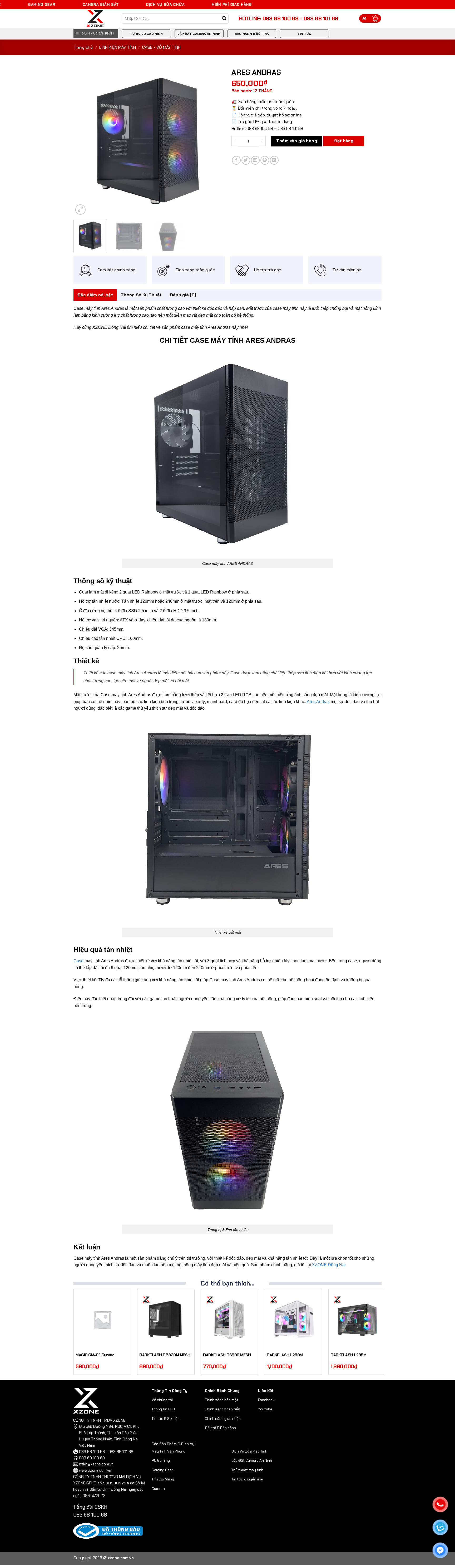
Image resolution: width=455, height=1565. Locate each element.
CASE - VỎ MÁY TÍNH (161, 47)
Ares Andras (318, 701)
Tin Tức (304, 34)
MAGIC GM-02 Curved (95, 1355)
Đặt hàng (343, 141)
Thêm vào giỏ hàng (296, 141)
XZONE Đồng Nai (329, 1265)
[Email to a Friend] (255, 160)
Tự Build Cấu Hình (146, 34)
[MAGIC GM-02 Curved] (102, 1319)
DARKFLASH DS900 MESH (227, 1355)
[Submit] (224, 18)
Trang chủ (83, 47)
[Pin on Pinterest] (264, 160)
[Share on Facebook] (236, 160)
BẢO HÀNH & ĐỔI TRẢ (252, 34)
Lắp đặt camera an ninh (198, 34)
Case (78, 961)
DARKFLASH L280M (285, 1355)
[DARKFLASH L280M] (293, 1319)
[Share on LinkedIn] (274, 160)
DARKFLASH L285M (348, 1355)
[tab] (95, 295)
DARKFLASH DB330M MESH (164, 1355)
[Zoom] (80, 209)
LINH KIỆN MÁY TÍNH (117, 47)
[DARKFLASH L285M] (357, 1319)
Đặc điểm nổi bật (95, 295)
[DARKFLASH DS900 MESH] (229, 1319)
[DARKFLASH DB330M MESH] (165, 1319)
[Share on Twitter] (245, 160)
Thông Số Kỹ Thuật (141, 295)
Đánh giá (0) (183, 295)
